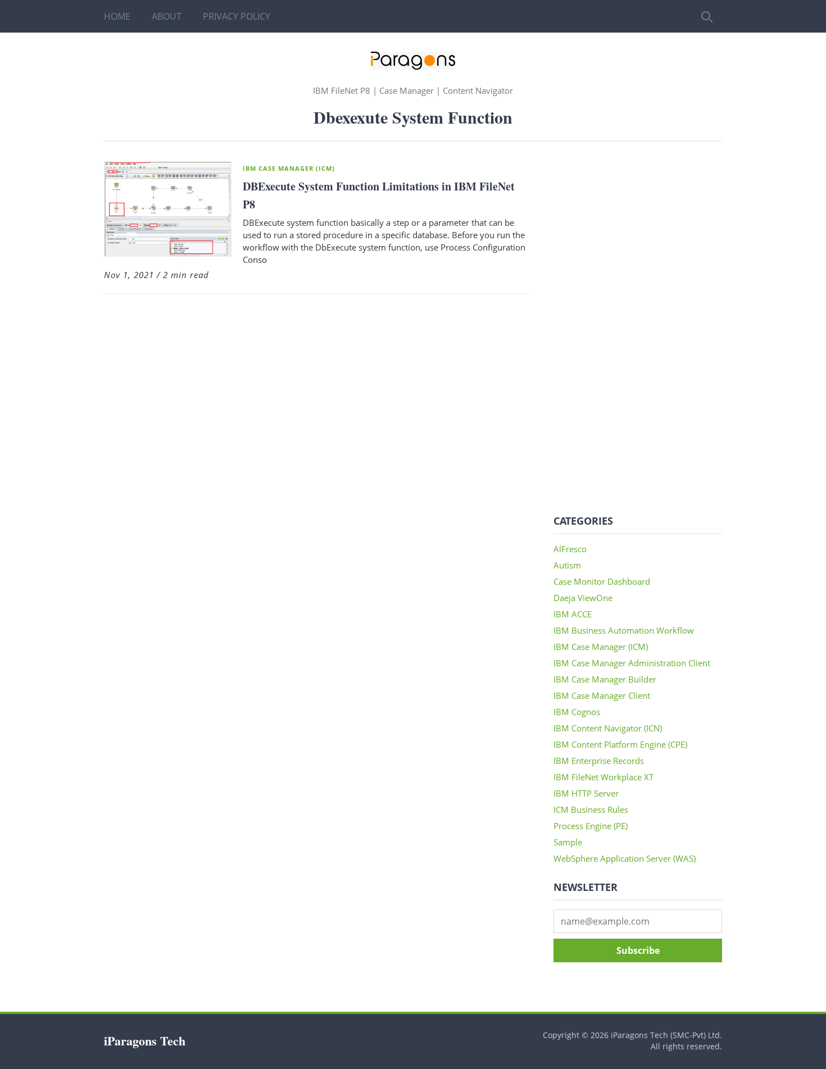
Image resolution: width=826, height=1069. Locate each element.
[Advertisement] (637, 329)
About (166, 16)
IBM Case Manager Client (601, 695)
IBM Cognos (576, 711)
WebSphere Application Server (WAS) (624, 858)
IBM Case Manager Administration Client (631, 662)
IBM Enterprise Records (598, 760)
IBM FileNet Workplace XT (603, 777)
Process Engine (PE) (590, 825)
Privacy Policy (236, 16)
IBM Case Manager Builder (604, 679)
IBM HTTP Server (586, 793)
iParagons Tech (144, 1040)
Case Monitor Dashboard (601, 581)
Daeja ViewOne (582, 597)
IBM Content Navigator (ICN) (607, 728)
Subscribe (638, 950)
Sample (567, 842)
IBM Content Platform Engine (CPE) (620, 744)
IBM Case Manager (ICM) (289, 168)
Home (117, 16)
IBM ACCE (572, 614)
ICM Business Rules (590, 809)
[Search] (705, 16)
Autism (567, 565)
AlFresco (570, 548)
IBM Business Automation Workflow (623, 630)
